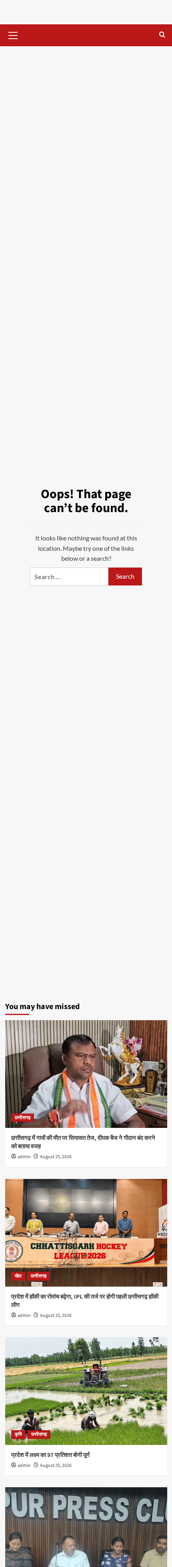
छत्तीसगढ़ (22, 1117)
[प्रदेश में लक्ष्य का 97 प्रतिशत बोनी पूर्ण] (86, 1391)
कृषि (18, 1434)
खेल (18, 1276)
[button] (13, 34)
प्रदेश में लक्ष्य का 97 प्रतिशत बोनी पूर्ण (50, 1455)
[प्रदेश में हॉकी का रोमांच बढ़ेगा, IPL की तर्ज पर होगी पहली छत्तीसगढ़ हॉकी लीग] (86, 1233)
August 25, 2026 (56, 1156)
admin (24, 1156)
